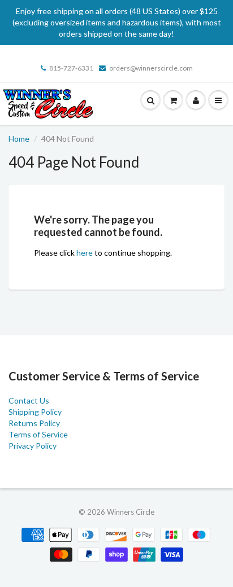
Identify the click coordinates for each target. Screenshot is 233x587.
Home (18, 138)
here (84, 252)
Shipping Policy (35, 412)
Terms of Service (38, 434)
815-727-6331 (71, 68)
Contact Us (28, 400)
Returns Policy (34, 423)
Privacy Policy (32, 445)
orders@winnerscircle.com (151, 68)
